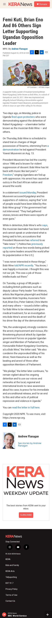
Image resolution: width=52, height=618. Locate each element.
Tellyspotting (11, 577)
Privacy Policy (11, 589)
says (44, 225)
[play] (4, 614)
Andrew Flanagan (20, 48)
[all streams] (48, 614)
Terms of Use (11, 595)
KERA (8, 559)
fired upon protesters (23, 116)
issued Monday (27, 192)
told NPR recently (23, 265)
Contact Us (10, 601)
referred (34, 240)
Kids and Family (12, 565)
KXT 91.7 (9, 583)
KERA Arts (10, 571)
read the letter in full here (26, 407)
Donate (43, 4)
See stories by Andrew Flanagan (29, 444)
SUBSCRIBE (26, 514)
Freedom (8, 174)
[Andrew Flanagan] (9, 440)
